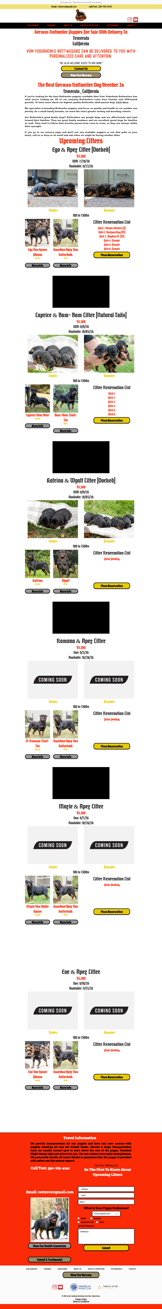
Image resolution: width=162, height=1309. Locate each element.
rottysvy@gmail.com (67, 7)
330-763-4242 (105, 7)
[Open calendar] (117, 1214)
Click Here (122, 102)
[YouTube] (135, 19)
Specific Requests (86, 1226)
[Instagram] (129, 19)
